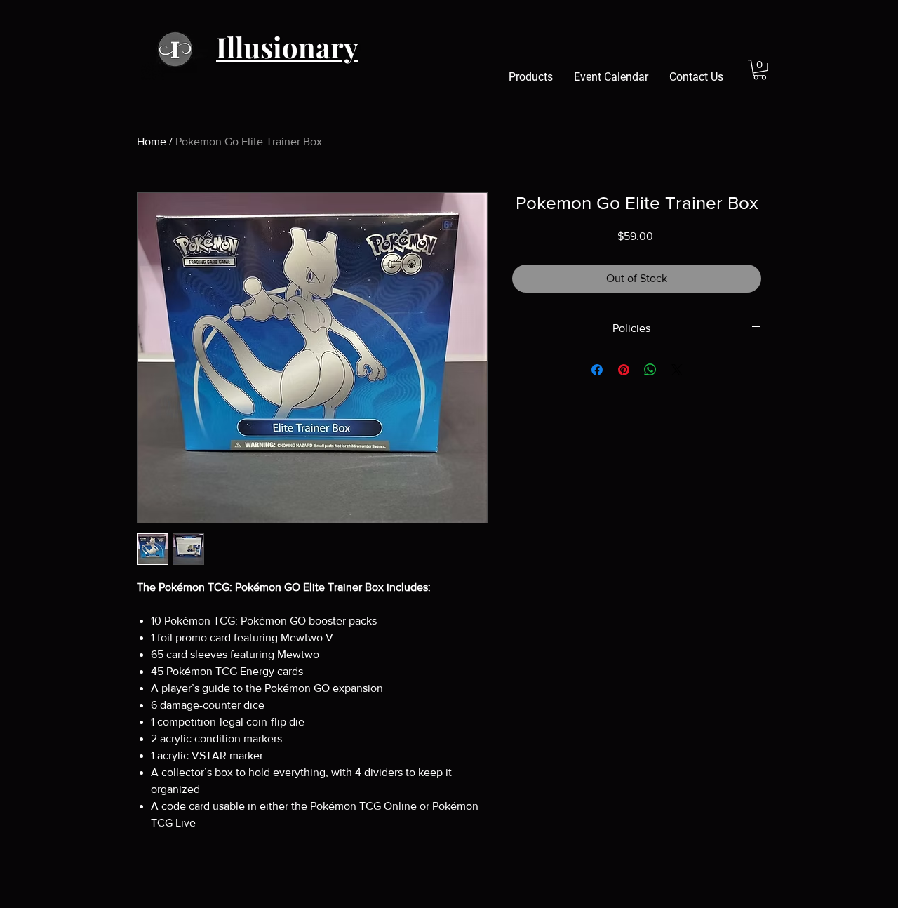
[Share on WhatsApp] (650, 369)
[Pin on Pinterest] (623, 369)
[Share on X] (677, 369)
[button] (760, 70)
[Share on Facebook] (597, 369)
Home (151, 141)
